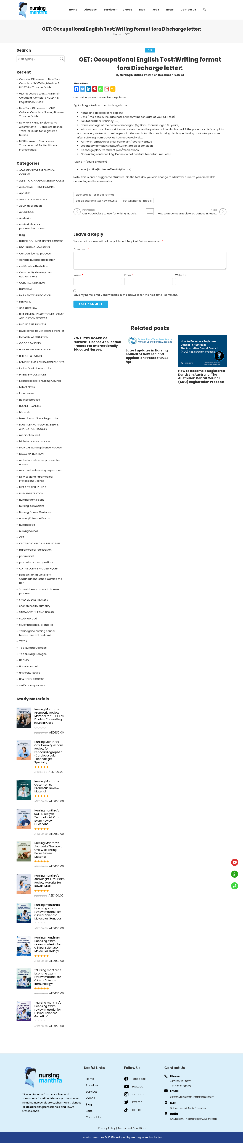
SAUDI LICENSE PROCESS (33, 599)
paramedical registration (35, 549)
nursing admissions (31, 499)
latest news (26, 393)
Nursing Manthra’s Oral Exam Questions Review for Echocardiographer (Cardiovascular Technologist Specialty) (48, 752)
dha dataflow (28, 308)
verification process (32, 685)
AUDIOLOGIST (27, 212)
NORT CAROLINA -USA (32, 487)
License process (29, 399)
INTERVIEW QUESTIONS (32, 374)
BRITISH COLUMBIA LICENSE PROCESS (41, 241)
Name (78, 275)
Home (73, 9)
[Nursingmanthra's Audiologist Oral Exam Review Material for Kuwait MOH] (24, 884)
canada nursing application (37, 260)
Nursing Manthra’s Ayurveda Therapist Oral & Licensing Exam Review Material (48, 849)
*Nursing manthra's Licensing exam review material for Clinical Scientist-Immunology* (47, 977)
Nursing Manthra (131, 75)
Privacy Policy (106, 1128)
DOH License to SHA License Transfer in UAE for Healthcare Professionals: (38, 145)
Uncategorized (28, 666)
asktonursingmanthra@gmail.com (192, 1097)
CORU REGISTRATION (32, 283)
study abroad (28, 618)
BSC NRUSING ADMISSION (34, 247)
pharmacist (26, 556)
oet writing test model (137, 201)
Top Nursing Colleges (33, 648)
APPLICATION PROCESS (33, 199)
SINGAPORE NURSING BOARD (36, 612)
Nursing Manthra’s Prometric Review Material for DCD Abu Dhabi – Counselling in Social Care (49, 716)
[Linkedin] (88, 89)
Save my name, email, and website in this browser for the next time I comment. (125, 295)
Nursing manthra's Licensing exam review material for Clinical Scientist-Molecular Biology (47, 944)
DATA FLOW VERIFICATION (35, 295)
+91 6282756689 (180, 1086)
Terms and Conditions (132, 1128)
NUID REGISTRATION (31, 493)
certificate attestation (33, 266)
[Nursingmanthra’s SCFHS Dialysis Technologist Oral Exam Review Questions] (24, 818)
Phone (174, 1076)
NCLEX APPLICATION (31, 454)
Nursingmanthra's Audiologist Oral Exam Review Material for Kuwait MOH (49, 881)
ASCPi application (30, 205)
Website (180, 275)
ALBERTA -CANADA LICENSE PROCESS (41, 180)
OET (127, 34)
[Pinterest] (94, 89)
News (169, 9)
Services (109, 9)
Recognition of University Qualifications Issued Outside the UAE (40, 579)
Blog (142, 9)
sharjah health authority (34, 606)
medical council (29, 435)
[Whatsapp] (100, 89)
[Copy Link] (112, 89)
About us (90, 9)
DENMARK (25, 301)
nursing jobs (27, 525)
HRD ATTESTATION (30, 356)
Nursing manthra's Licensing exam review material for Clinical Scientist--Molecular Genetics (48, 911)
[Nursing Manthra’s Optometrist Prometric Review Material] (24, 789)
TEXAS (23, 641)
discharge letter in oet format (95, 194)
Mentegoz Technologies (146, 1137)
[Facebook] (76, 89)
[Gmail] (106, 89)
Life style (24, 412)
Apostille (24, 193)
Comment (81, 249)
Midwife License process (34, 441)
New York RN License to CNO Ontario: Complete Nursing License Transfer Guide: (41, 112)
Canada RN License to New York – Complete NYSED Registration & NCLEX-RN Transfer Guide (40, 83)
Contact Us (188, 9)
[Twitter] (82, 89)
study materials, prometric (36, 625)
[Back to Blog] (150, 211)
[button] (205, 9)
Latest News (27, 387)
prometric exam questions (36, 562)
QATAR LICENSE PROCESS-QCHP (38, 568)
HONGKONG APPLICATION (35, 349)
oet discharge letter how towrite (96, 201)
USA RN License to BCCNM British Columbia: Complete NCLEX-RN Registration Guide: (39, 98)
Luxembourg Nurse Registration (39, 418)
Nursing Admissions (31, 506)
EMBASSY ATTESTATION (33, 337)
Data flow (25, 289)
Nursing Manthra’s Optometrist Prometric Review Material (46, 786)
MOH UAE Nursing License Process (40, 447)
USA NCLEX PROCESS (31, 679)
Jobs (155, 9)
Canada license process (35, 253)
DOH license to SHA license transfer (41, 331)
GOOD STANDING (30, 343)
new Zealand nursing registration (40, 470)
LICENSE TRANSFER (30, 406)
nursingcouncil (28, 531)
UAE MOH (24, 660)
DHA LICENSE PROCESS (32, 324)
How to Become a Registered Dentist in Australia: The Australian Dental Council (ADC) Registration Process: (201, 376)
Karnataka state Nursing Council (40, 381)
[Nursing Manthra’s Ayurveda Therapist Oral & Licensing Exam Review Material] (24, 851)
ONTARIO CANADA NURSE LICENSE (39, 543)
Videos (127, 9)
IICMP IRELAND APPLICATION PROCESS (42, 362)
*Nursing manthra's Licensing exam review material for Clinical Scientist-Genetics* (47, 1009)
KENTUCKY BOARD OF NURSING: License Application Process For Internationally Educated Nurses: (97, 344)
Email (128, 275)
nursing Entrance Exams (34, 518)
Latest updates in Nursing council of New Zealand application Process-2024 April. (147, 356)
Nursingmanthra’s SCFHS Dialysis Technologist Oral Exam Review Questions (46, 817)
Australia (25, 218)
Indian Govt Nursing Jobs (35, 368)
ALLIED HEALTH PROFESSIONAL (37, 187)
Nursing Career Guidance (35, 512)
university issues (29, 672)
